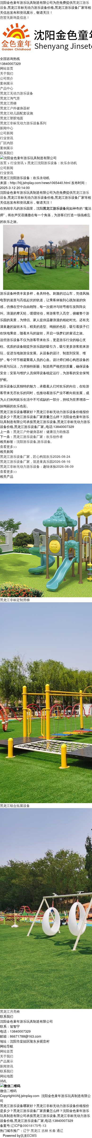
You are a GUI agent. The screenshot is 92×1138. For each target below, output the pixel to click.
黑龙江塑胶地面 (11, 118)
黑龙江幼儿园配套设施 (16, 113)
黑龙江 (36, 1130)
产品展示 (6, 1061)
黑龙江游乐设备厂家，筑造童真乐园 (35, 461)
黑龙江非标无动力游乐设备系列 (23, 123)
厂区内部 (6, 142)
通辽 (60, 1130)
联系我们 (6, 152)
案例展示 (6, 83)
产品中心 (6, 88)
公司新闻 (6, 132)
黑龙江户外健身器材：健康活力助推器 (41, 431)
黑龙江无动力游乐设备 (16, 93)
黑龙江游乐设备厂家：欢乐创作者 (38, 436)
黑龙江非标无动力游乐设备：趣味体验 (37, 466)
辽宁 (26, 1130)
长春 (52, 1130)
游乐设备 (43, 441)
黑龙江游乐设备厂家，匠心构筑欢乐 (35, 456)
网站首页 (6, 68)
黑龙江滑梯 (8, 103)
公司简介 (6, 78)
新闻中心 (6, 128)
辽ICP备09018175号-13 (28, 1125)
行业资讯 (6, 137)
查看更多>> (8, 446)
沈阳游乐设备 (26, 441)
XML (3, 1081)
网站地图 (6, 1076)
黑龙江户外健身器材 (15, 108)
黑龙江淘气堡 (10, 98)
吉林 (45, 1130)
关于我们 (6, 73)
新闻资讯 (6, 1066)
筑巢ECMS (29, 1135)
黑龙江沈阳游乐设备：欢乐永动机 (52, 162)
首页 (3, 162)
